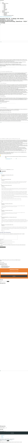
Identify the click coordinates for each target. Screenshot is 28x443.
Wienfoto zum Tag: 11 (4, 265)
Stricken (5, 5)
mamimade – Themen (5, 3)
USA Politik (5, 9)
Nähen (4, 6)
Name (1, 240)
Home (3, 2)
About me (3, 11)
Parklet (5, 7)
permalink (12, 169)
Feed (2, 436)
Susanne (1, 16)
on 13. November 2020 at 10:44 (6, 179)
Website (1, 243)
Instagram (2, 435)
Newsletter (3, 10)
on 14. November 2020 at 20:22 (8, 203)
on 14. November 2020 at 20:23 (8, 210)
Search (2, 437)
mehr (0, 260)
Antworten (2, 175)
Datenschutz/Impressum (5, 12)
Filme (4, 8)
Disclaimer (5, 14)
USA (11, 16)
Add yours (1, 172)
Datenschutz (5, 13)
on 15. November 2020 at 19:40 (12, 217)
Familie (5, 4)
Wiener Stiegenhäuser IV (4, 267)
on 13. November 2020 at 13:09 (7, 185)
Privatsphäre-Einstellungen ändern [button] (8, 15)
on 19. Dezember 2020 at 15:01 (9, 224)
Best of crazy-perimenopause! (5, 266)
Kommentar (2, 239)
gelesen (9, 16)
